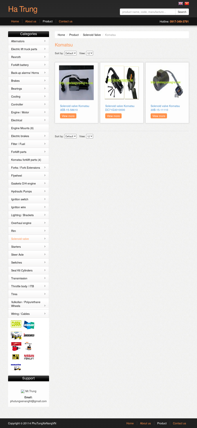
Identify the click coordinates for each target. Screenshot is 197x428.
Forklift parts (18, 152)
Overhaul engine (21, 223)
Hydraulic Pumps (21, 191)
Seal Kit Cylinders (22, 270)
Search (182, 12)
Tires (14, 294)
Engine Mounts (22, 128)
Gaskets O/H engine (23, 183)
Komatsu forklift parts (26, 160)
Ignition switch (19, 199)
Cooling (15, 96)
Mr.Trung (30, 391)
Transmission (19, 278)
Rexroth (16, 57)
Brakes (15, 81)
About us (30, 21)
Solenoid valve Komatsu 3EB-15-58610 (74, 108)
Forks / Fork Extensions (25, 167)
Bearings (16, 88)
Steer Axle (17, 254)
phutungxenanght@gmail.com (28, 401)
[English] (181, 3)
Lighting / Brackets (22, 215)
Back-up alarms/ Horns (25, 73)
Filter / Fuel (18, 144)
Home (15, 21)
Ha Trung (22, 8)
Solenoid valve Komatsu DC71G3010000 (119, 108)
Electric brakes (20, 136)
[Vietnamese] (187, 3)
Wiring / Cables (20, 314)
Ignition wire (18, 207)
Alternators (17, 41)
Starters (16, 247)
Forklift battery (20, 65)
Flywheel (16, 175)
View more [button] (68, 116)
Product (48, 21)
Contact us (66, 21)
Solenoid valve (20, 239)
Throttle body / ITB (22, 286)
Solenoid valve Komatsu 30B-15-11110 (165, 108)
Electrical (16, 120)
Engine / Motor (20, 112)
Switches (16, 262)
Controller (17, 104)
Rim (13, 231)
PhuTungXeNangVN (44, 423)
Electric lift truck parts (24, 49)
